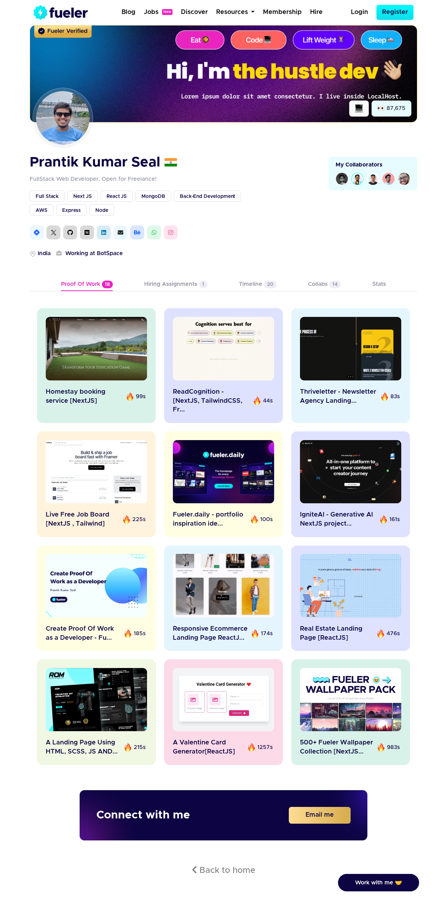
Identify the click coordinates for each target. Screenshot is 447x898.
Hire (316, 12)
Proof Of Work (85, 284)
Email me (320, 815)
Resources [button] (233, 12)
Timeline (256, 284)
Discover (194, 12)
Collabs (323, 284)
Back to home (226, 870)
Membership (282, 12)
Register (395, 12)
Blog (128, 12)
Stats (379, 284)
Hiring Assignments (174, 284)
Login (359, 12)
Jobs (157, 12)
